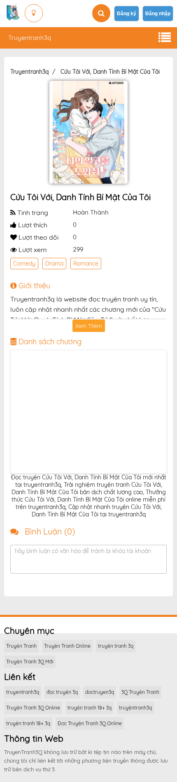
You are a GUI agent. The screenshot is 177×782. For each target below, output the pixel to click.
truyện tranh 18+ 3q (90, 708)
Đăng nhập (157, 13)
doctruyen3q (99, 692)
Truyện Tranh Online (67, 646)
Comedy (24, 263)
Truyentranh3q (29, 38)
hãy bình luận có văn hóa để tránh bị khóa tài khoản (83, 551)
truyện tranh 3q (115, 646)
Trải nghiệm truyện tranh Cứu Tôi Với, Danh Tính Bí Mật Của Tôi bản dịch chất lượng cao (87, 488)
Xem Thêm (88, 325)
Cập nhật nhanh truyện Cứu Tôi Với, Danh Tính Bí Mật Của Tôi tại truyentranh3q (97, 510)
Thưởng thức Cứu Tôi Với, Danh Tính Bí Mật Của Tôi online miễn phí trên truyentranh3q (89, 499)
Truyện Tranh (21, 646)
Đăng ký (126, 13)
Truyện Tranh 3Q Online (33, 708)
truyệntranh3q (135, 708)
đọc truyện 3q (62, 692)
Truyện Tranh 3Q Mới (30, 661)
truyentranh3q (22, 692)
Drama (54, 263)
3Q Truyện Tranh (140, 692)
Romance (85, 263)
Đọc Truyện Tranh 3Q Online (90, 723)
